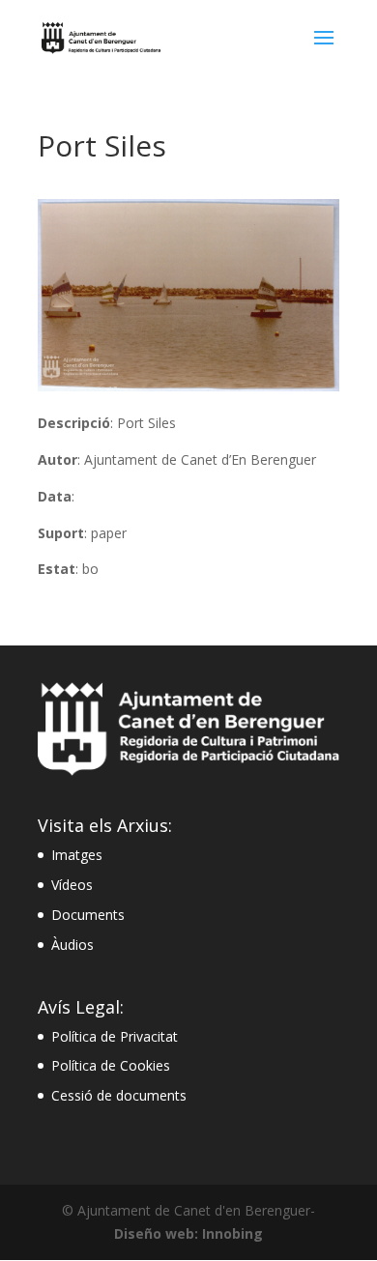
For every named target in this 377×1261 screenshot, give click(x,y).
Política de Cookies (110, 1065)
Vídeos (72, 884)
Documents (88, 914)
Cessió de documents (119, 1095)
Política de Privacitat (114, 1036)
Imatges (76, 854)
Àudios (72, 944)
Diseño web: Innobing (188, 1233)
